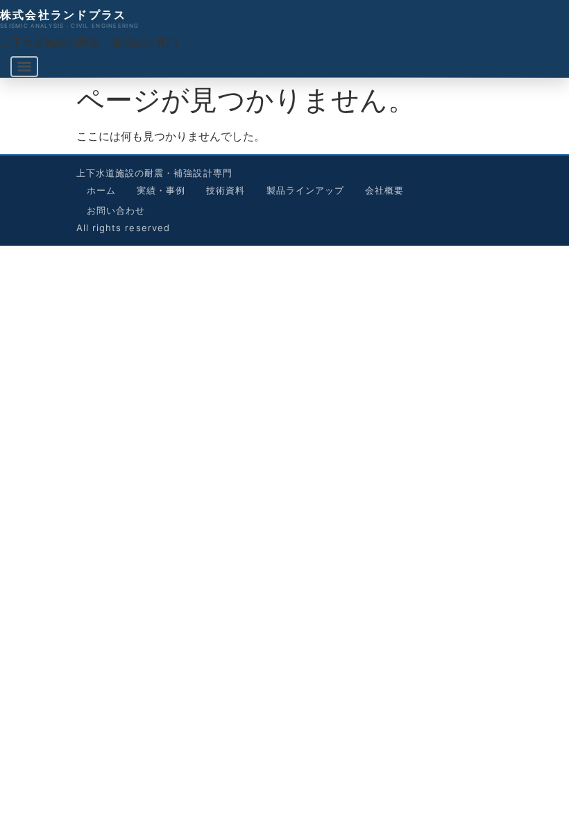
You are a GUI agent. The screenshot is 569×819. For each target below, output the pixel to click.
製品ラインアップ (305, 190)
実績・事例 (161, 190)
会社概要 (384, 190)
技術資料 (225, 190)
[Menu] (24, 66)
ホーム (101, 190)
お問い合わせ (116, 210)
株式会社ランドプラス (63, 15)
